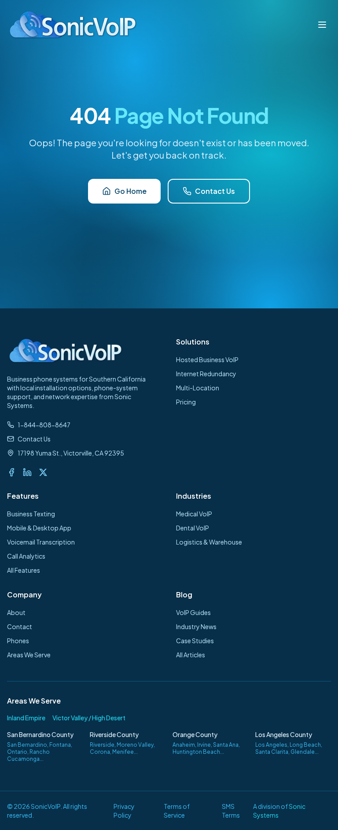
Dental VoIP (192, 528)
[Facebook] (11, 472)
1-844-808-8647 (44, 425)
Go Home (130, 191)
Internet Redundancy (206, 374)
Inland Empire (26, 718)
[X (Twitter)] (43, 472)
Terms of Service (177, 810)
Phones (18, 641)
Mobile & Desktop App (39, 528)
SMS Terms (231, 810)
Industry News (196, 626)
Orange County (195, 734)
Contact (19, 626)
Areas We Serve (29, 655)
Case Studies (195, 641)
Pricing (186, 402)
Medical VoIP (194, 514)
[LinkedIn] (27, 472)
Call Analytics (26, 556)
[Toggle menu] (322, 24)
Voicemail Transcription (41, 542)
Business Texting (31, 514)
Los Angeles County (283, 734)
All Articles (190, 655)
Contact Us (215, 191)
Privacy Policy (124, 810)
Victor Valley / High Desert (88, 718)
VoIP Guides (193, 612)
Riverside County (114, 734)
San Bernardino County (40, 734)
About (16, 612)
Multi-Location (197, 388)
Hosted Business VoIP (207, 359)
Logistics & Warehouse (209, 542)
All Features (23, 570)
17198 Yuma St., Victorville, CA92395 (71, 453)
